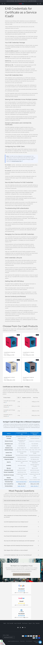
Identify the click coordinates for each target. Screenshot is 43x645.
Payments (38, 623)
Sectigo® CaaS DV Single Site (28, 377)
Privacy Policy (22, 641)
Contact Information (37, 641)
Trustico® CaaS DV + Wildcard (28, 352)
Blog (34, 623)
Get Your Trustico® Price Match (21, 574)
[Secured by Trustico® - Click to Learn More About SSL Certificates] (3, 642)
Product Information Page (21, 481)
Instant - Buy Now (21, 486)
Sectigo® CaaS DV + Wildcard (9, 377)
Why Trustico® (10, 623)
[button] (2, 3)
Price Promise (24, 623)
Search (4, 623)
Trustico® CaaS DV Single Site (9, 352)
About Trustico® (17, 623)
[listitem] (21, 506)
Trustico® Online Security (14, 641)
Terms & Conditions (29, 641)
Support (30, 623)
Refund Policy (38, 642)
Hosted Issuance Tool (16, 161)
